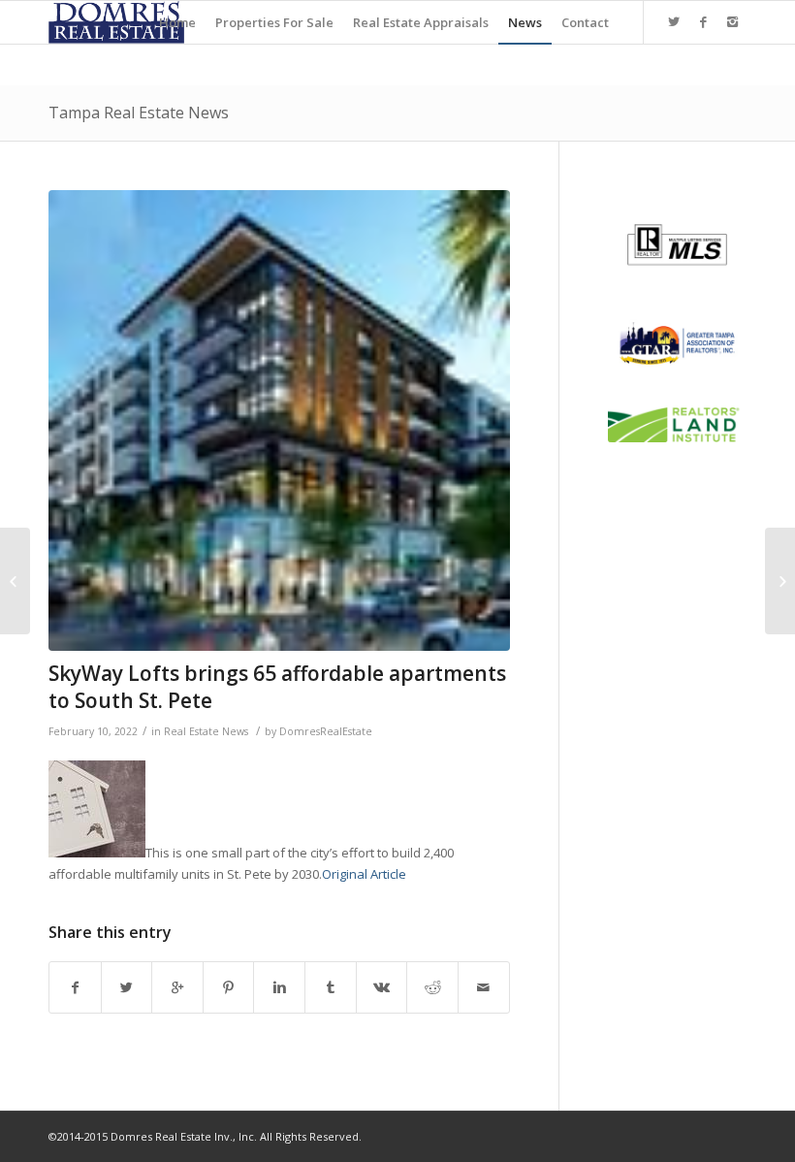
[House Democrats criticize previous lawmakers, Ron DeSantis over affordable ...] (780, 581)
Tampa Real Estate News (138, 112)
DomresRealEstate (325, 731)
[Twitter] (673, 21)
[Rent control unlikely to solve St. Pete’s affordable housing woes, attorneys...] (15, 581)
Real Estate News (206, 731)
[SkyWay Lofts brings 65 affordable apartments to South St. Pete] (279, 421)
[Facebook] (702, 21)
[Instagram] (732, 21)
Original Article (364, 874)
